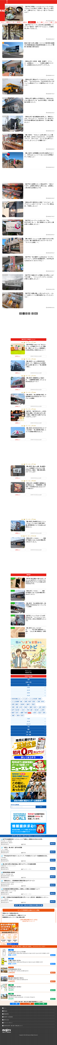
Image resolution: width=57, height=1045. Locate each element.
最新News (8, 22)
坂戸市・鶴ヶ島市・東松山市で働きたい (22, 836)
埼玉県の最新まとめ (16, 698)
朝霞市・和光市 (26, 712)
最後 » (36, 313)
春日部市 (22, 704)
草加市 (33, 704)
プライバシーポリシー (8, 1022)
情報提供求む (6, 1013)
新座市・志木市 (15, 712)
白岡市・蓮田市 (15, 704)
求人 (14, 22)
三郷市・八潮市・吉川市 (17, 707)
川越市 (13, 715)
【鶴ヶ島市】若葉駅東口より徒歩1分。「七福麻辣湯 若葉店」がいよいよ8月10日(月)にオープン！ (36, 379)
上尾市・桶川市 (42, 707)
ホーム (5, 1008)
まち (38, 22)
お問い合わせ (6, 1019)
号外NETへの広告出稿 (8, 1016)
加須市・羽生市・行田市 (29, 701)
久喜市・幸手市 (40, 701)
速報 (51, 22)
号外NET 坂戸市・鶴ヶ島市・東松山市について (13, 1025)
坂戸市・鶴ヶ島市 (15, 710)
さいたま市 (25, 698)
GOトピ (2, 22)
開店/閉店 (19, 22)
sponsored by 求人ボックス (39, 835)
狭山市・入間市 (42, 712)
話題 (42, 22)
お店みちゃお (32, 22)
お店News (25, 22)
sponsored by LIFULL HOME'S (39, 946)
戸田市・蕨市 (30, 710)
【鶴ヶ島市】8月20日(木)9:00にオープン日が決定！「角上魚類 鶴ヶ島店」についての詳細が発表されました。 (36, 429)
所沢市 (34, 712)
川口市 (23, 710)
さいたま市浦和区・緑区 (17, 701)
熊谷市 (25, 707)
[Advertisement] (28, 175)
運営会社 (5, 1011)
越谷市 (28, 704)
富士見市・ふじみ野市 (39, 710)
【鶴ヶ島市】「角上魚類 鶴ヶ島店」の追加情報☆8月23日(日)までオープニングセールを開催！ (36, 396)
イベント (46, 22)
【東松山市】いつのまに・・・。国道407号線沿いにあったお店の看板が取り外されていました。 (36, 540)
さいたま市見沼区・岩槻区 (35, 698)
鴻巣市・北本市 (33, 707)
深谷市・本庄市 (20, 715)
